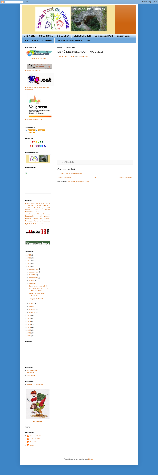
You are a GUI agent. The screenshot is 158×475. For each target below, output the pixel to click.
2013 (29, 321)
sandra (32, 445)
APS (26, 40)
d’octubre (32, 275)
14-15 (38, 205)
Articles (37, 210)
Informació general (33, 216)
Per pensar (38, 221)
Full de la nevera (43, 214)
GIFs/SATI (30, 373)
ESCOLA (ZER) (32, 370)
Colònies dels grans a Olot (38, 286)
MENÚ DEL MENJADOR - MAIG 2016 (37, 294)
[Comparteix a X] (68, 162)
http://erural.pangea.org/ (33, 70)
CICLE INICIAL (46, 36)
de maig (32, 283)
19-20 (38, 208)
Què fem (29, 223)
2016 (29, 266)
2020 (29, 255)
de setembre (33, 278)
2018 (29, 261)
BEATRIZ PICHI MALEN (35, 384)
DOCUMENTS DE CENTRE (69, 40)
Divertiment (29, 212)
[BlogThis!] (66, 162)
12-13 (27, 205)
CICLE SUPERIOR (82, 36)
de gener (32, 312)
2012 (29, 324)
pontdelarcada (82, 56)
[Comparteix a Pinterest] (73, 162)
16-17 (48, 205)
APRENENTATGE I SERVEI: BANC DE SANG (38, 289)
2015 (29, 316)
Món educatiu (45, 218)
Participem (29, 221)
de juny (32, 280)
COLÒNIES (47, 40)
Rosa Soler (33, 442)
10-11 (43, 203)
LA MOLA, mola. (35, 439)
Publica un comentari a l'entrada (71, 173)
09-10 (38, 203)
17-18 (27, 208)
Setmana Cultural (40, 224)
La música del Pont (104, 36)
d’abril (31, 303)
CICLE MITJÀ (63, 36)
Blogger (90, 459)
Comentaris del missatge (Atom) (78, 181)
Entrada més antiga (125, 178)
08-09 (33, 203)
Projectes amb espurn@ (38, 58)
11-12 (48, 203)
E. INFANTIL (29, 36)
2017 (29, 264)
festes (33, 214)
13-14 (33, 205)
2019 (29, 258)
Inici (95, 178)
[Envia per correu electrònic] (63, 162)
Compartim (46, 210)
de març (32, 306)
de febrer (32, 309)
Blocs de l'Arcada (35, 435)
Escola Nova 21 (38, 212)
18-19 (33, 208)
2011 (29, 327)
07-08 (27, 203)
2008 (29, 336)
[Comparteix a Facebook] (70, 162)
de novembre (34, 272)
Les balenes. (31, 375)
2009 (29, 333)
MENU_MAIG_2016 (66, 56)
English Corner (124, 36)
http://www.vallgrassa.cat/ (33, 119)
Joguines (35, 218)
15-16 (44, 205)
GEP (88, 40)
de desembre (34, 269)
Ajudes (44, 208)
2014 (29, 318)
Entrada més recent (64, 178)
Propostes (46, 221)
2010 (29, 330)
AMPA (35, 40)
